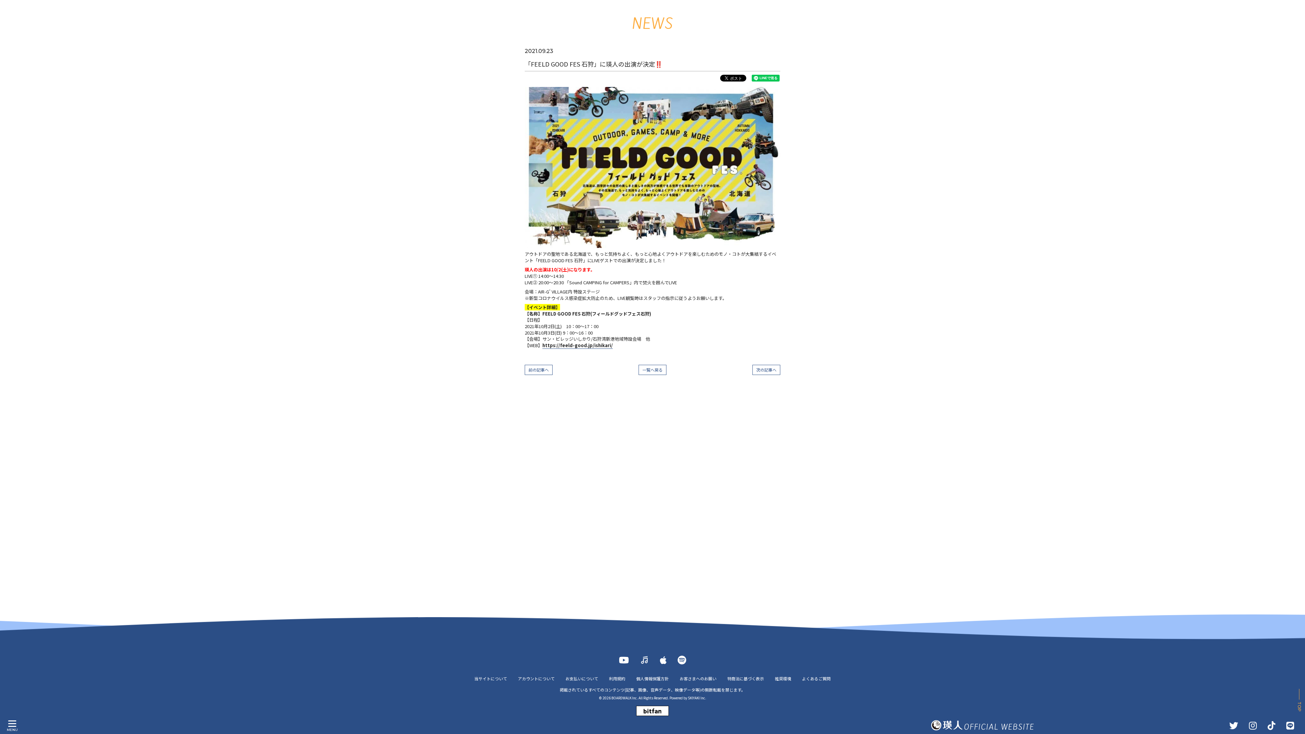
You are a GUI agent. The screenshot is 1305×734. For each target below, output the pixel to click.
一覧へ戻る (652, 370)
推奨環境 (783, 678)
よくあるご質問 (816, 678)
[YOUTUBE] (624, 660)
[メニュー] (12, 724)
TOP (1299, 707)
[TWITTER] (1233, 725)
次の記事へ (766, 370)
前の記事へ (538, 370)
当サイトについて (490, 678)
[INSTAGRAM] (1253, 725)
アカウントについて (536, 678)
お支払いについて (582, 678)
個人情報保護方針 (652, 678)
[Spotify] (682, 660)
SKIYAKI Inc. (697, 697)
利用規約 (617, 678)
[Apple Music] (663, 660)
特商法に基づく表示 (745, 678)
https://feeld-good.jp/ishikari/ (577, 345)
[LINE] (1290, 725)
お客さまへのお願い (698, 678)
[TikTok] (1271, 725)
